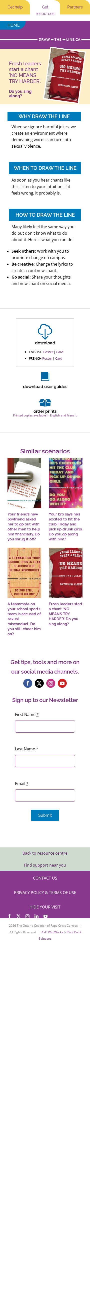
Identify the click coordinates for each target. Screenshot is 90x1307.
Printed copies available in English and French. (45, 415)
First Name (27, 714)
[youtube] (62, 683)
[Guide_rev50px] (45, 374)
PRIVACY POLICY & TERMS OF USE (45, 892)
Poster (48, 352)
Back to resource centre (45, 853)
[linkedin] (36, 916)
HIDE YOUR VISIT (45, 907)
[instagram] (50, 683)
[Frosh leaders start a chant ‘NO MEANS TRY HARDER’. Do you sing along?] (65, 573)
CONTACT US (45, 878)
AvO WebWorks (52, 932)
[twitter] (39, 683)
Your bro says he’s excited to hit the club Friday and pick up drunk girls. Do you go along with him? (65, 526)
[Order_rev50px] (45, 398)
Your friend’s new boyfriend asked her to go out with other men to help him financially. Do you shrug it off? (24, 526)
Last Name (26, 749)
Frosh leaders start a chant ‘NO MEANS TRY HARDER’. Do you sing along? (65, 614)
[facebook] (27, 683)
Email (21, 783)
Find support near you (45, 865)
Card (59, 352)
